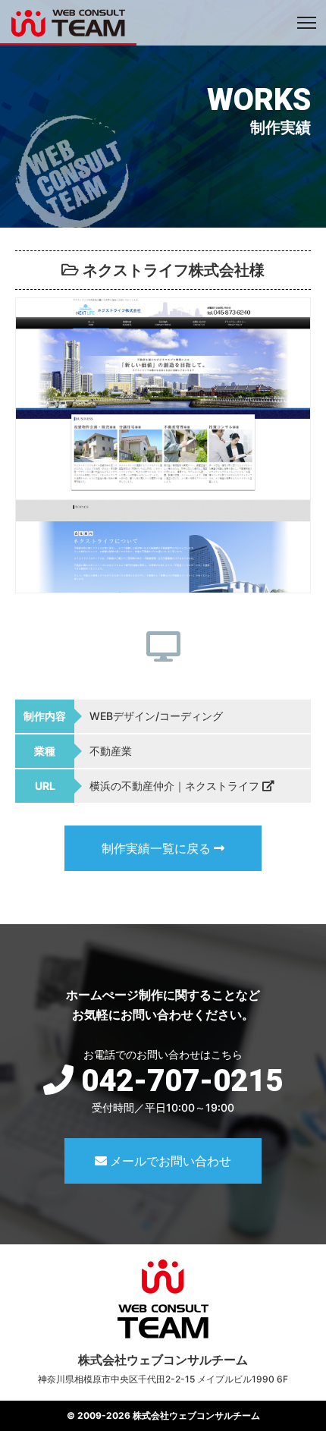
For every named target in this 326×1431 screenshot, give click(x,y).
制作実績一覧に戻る (158, 848)
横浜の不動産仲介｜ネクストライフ (175, 785)
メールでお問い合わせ (169, 1160)
